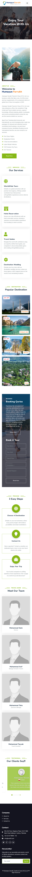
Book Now (16, 481)
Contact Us (7, 821)
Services (6, 818)
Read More (9, 156)
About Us (6, 816)
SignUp (26, 861)
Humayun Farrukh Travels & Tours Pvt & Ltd (16, 871)
